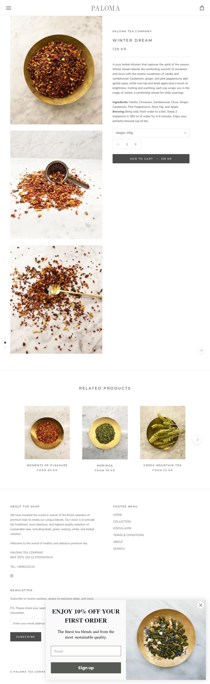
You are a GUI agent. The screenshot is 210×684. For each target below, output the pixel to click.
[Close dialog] (200, 605)
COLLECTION (122, 522)
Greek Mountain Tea (163, 465)
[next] (197, 439)
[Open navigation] (8, 8)
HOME (117, 515)
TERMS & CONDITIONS (128, 535)
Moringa (105, 465)
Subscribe (25, 636)
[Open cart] (202, 8)
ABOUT (118, 542)
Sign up (86, 668)
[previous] (12, 439)
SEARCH (119, 549)
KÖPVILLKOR (122, 528)
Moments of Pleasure (47, 465)
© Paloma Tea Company (30, 671)
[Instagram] (11, 575)
